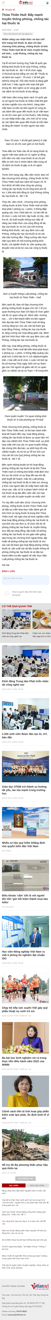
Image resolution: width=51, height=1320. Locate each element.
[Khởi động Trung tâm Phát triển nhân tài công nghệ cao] (16, 619)
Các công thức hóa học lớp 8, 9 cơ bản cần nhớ (22, 1221)
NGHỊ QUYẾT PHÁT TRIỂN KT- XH (16, 1016)
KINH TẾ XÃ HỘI (9, 1173)
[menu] (3, 2)
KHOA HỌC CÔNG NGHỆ (12, 689)
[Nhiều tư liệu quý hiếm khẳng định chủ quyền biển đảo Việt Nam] (25, 822)
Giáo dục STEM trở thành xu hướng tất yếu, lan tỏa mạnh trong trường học (24, 790)
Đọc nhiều (13, 1185)
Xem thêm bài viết (25, 1179)
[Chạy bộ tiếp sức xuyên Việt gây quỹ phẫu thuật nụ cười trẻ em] (25, 987)
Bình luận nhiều (37, 1185)
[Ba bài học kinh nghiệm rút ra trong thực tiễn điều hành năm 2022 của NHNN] (25, 1038)
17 (24, 1214)
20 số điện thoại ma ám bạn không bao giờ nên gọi (24, 1240)
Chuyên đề (10, 10)
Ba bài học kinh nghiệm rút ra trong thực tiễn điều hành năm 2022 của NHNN (24, 1061)
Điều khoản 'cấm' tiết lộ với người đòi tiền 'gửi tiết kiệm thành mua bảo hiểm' (25, 899)
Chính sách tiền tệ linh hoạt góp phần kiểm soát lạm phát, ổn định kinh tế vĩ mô (25, 1115)
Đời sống (6, 851)
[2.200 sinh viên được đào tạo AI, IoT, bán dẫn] (25, 714)
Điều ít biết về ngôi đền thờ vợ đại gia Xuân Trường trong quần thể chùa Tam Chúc (24, 1257)
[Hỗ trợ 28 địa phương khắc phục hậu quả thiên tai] (25, 1145)
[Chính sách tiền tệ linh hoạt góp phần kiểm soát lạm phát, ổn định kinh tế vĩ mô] (25, 1091)
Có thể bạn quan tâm (17, 606)
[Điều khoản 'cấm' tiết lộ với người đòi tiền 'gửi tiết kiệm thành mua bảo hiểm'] (25, 875)
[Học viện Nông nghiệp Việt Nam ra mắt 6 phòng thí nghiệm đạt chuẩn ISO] (25, 931)
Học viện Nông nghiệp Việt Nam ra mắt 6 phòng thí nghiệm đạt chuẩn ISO (23, 955)
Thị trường (8, 907)
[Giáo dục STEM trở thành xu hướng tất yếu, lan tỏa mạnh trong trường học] (25, 766)
